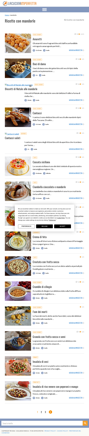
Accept (62, 226)
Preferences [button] (52, 220)
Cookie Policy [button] (61, 218)
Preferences (26, 226)
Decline (45, 226)
